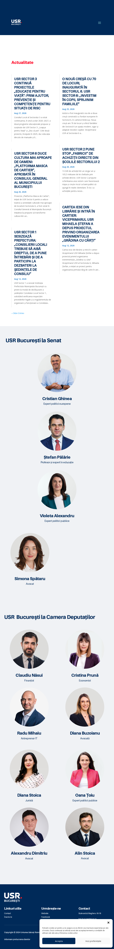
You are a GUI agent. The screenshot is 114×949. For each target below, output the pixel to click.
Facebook (45, 917)
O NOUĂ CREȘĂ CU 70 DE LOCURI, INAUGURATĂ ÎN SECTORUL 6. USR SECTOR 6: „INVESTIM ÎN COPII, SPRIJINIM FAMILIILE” (79, 91)
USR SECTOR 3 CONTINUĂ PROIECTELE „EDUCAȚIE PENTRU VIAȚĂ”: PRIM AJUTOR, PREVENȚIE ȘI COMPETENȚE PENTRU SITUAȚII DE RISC (32, 93)
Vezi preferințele (93, 941)
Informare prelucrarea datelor (17, 939)
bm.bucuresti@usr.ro (87, 919)
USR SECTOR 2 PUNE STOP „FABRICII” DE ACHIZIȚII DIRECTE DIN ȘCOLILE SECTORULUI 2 (81, 155)
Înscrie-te (8, 917)
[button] (108, 922)
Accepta (59, 941)
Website (44, 913)
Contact (7, 913)
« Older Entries (17, 313)
